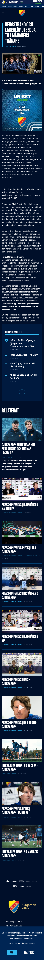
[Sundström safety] (16, 6)
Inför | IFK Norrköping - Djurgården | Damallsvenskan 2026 (22, 343)
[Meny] (3, 13)
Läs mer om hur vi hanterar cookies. (22, 943)
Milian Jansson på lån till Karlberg (23, 377)
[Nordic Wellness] (5, 6)
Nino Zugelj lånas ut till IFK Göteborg (22, 365)
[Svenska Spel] (21, 6)
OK (11, 952)
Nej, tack (29, 952)
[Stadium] (10, 6)
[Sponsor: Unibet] (37, 2)
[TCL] (27, 6)
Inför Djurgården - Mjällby (24, 354)
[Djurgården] (22, 13)
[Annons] (22, 110)
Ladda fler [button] (22, 392)
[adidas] (38, 6)
